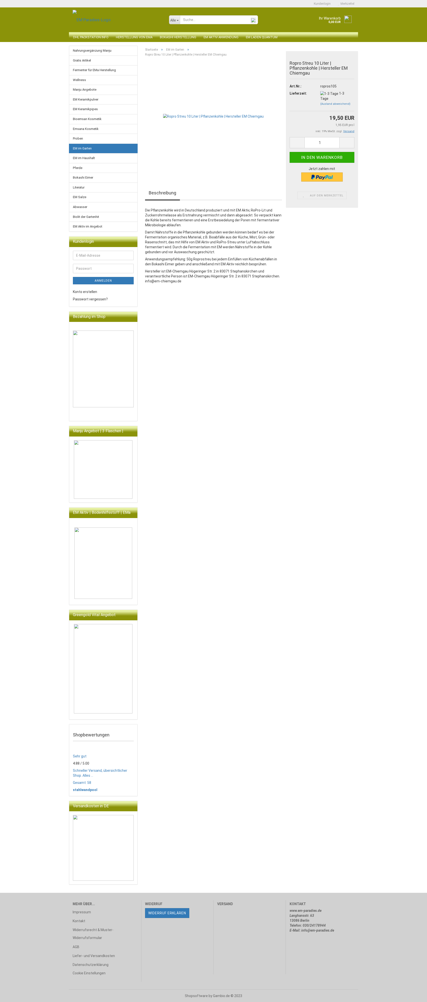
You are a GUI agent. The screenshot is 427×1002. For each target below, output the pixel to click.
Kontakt (79, 921)
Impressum (82, 912)
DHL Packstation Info (90, 37)
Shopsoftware (196, 996)
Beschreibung (162, 192)
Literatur (79, 187)
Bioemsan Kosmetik (87, 119)
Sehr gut (79, 756)
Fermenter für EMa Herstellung (94, 70)
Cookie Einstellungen (89, 973)
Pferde (77, 168)
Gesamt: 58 (82, 783)
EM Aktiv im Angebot (87, 226)
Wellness (79, 80)
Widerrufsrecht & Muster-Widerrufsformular (93, 934)
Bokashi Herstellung (178, 37)
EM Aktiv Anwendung (221, 37)
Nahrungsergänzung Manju (92, 50)
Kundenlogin (321, 3)
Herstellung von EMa (134, 37)
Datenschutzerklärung (90, 965)
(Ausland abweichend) (335, 103)
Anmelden (103, 280)
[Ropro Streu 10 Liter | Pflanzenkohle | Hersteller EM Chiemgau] (213, 116)
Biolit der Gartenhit (86, 217)
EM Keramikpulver (85, 99)
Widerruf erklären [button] (167, 913)
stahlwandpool (85, 790)
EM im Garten (82, 148)
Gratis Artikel (82, 60)
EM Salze (79, 197)
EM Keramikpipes (85, 109)
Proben (78, 138)
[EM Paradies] (117, 19)
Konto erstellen (85, 292)
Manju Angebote (84, 89)
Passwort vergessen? (90, 299)
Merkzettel (346, 3)
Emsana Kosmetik (86, 129)
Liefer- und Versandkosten (94, 956)
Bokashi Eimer (83, 177)
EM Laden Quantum (262, 37)
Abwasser (80, 207)
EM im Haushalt (84, 158)
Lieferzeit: (298, 93)
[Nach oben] (413, 994)
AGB (76, 947)
